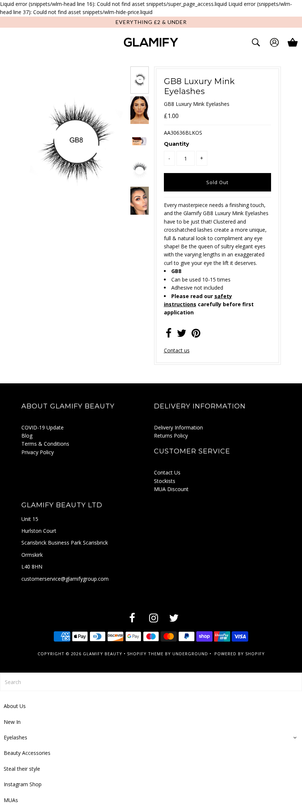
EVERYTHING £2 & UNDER (151, 22)
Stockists (164, 480)
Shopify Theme (145, 653)
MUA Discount (171, 489)
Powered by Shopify (239, 653)
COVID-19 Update (42, 427)
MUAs (11, 800)
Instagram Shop (23, 784)
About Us (15, 705)
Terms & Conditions (45, 443)
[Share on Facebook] (169, 334)
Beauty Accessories (27, 752)
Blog (26, 435)
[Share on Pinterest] (196, 334)
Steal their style (22, 768)
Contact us (177, 350)
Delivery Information (178, 427)
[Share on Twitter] (181, 334)
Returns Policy (171, 435)
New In (12, 721)
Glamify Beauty (102, 653)
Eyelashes (15, 737)
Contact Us (167, 472)
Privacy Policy (37, 452)
